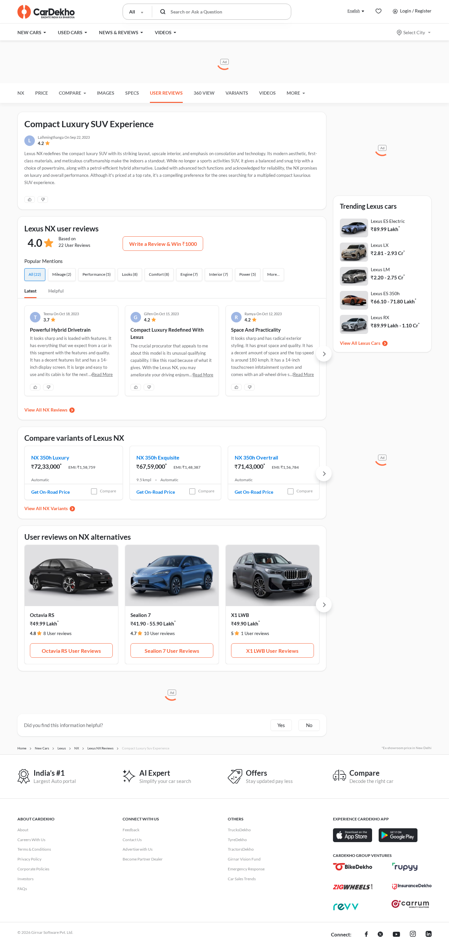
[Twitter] (380, 934)
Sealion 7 (140, 615)
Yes (281, 725)
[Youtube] (396, 934)
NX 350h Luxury (50, 457)
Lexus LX (380, 245)
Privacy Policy (29, 859)
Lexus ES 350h (385, 293)
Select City (414, 32)
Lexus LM (380, 269)
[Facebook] (366, 934)
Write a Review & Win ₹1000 (163, 244)
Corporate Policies (33, 868)
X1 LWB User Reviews (272, 651)
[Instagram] (413, 934)
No (309, 725)
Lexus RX (380, 317)
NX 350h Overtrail (256, 457)
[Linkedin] (429, 934)
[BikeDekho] (352, 867)
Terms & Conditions (34, 849)
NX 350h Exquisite (157, 457)
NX (20, 93)
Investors (25, 878)
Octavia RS (42, 615)
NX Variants (55, 508)
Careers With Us (31, 839)
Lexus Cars (369, 343)
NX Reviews (55, 410)
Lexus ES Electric (388, 221)
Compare (108, 490)
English (353, 10)
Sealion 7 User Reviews (172, 651)
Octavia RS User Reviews (71, 651)
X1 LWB (240, 615)
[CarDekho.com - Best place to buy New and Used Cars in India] (46, 12)
